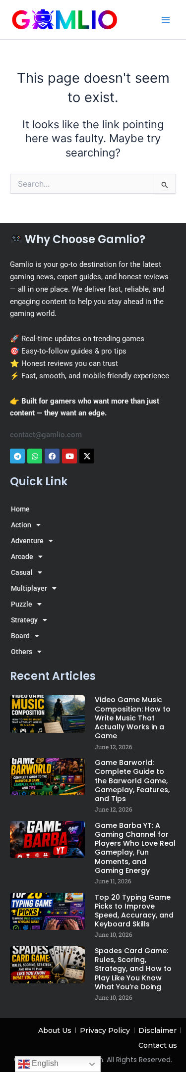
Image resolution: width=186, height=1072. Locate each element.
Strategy (24, 620)
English (44, 1063)
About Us (54, 1030)
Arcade (22, 557)
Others (21, 652)
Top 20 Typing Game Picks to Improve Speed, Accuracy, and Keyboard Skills (134, 910)
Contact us (157, 1045)
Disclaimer (157, 1030)
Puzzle (21, 604)
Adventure (27, 541)
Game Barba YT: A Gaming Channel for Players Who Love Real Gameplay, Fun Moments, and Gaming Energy (135, 847)
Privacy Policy (105, 1030)
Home (20, 509)
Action (21, 525)
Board (20, 636)
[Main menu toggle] (165, 19)
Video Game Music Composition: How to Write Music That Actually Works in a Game (133, 718)
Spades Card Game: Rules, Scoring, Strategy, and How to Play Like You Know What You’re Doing (133, 969)
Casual (22, 572)
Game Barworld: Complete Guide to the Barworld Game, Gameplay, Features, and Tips (132, 781)
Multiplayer (29, 588)
